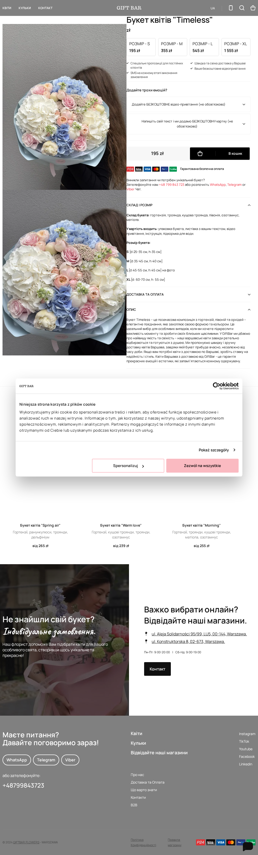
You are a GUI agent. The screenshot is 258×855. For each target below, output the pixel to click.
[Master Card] (230, 842)
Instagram (247, 733)
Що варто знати (144, 789)
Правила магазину (174, 842)
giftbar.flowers (26, 842)
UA (213, 8)
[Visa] (220, 842)
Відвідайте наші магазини (159, 752)
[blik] (210, 842)
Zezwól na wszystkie (202, 465)
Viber (130, 189)
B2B (134, 804)
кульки (25, 8)
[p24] (200, 842)
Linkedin (245, 764)
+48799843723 (23, 785)
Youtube (245, 748)
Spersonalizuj (125, 465)
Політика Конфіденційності (143, 842)
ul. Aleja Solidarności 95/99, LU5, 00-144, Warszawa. (199, 634)
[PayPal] (240, 842)
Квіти (7, 8)
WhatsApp (218, 184)
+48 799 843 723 (171, 184)
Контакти (138, 797)
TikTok (244, 741)
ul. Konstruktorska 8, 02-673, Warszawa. (188, 641)
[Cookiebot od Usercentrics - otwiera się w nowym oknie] (217, 386)
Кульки (138, 743)
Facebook (247, 756)
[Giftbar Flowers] (129, 8)
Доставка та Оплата (148, 782)
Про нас (137, 774)
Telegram (234, 184)
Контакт (45, 8)
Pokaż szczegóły (214, 450)
